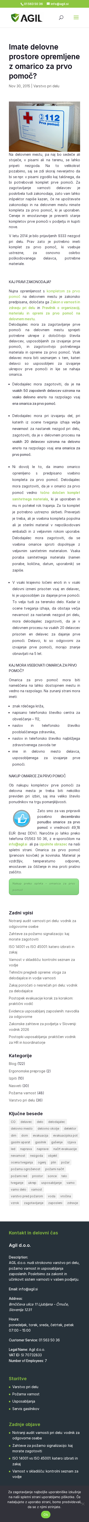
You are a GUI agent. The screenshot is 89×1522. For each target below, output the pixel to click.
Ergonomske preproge (27, 1071)
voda (51, 1196)
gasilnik (40, 1142)
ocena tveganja (22, 1162)
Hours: (14, 1319)
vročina (65, 1196)
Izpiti (13, 1078)
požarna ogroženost (25, 1169)
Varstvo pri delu (46, 86)
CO (13, 1122)
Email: (13, 1289)
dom (24, 1135)
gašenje (57, 1142)
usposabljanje (51, 1183)
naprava (26, 1149)
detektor (70, 1128)
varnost (36, 1189)
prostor (37, 1176)
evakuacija (40, 1135)
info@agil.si (18, 844)
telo (64, 1176)
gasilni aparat (20, 1142)
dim (13, 1135)
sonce (52, 1176)
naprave (42, 1149)
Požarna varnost (22, 1093)
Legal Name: (18, 1349)
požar (65, 1162)
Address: (15, 1298)
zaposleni (55, 1203)
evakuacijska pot (65, 1135)
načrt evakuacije (65, 1149)
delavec (26, 1122)
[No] (82, 1503)
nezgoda (36, 1155)
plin (53, 1162)
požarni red (19, 1176)
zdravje (72, 1203)
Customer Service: (23, 1340)
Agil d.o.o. (20, 1245)
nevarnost (18, 1155)
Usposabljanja (23, 1401)
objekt (52, 1155)
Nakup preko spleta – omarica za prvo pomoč (44, 887)
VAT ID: (14, 1355)
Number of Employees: (26, 1361)
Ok (46, 1515)
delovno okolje (48, 1128)
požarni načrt (54, 1169)
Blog (12, 1063)
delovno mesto (22, 1128)
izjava (71, 1142)
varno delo (18, 1189)
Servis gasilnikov (25, 1409)
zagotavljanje (33, 1203)
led (13, 1149)
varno (71, 1183)
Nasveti (15, 1086)
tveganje (17, 1183)
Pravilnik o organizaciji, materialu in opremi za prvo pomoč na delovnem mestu (44, 313)
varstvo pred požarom (27, 1196)
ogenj (42, 1162)
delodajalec (56, 1122)
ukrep (32, 1183)
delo (40, 1122)
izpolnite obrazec (53, 844)
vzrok (15, 1203)
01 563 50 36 (49, 1340)
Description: (18, 1257)
